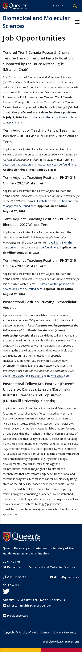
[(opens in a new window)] (15, 6)
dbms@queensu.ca (66, 577)
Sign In (58, 5)
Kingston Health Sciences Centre (29, 605)
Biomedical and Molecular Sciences (36, 22)
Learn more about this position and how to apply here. (36, 375)
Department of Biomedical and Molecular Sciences (41, 567)
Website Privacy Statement (61, 641)
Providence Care (17, 615)
